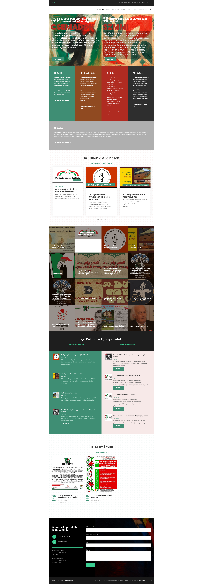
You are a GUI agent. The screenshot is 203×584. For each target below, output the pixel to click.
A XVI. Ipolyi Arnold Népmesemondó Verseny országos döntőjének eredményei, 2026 (113, 271)
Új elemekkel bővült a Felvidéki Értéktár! (66, 190)
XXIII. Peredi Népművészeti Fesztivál (101, 496)
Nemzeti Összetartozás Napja (61, 325)
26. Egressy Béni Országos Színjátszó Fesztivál (99, 197)
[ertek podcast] (54, 2)
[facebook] (52, 2)
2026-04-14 (63, 395)
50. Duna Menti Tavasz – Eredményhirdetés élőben (114, 299)
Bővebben (58, 59)
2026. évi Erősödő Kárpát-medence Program (126, 375)
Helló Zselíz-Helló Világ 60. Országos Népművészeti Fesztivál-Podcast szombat (62, 297)
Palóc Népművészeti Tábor (114, 326)
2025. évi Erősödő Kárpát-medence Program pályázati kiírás (131, 415)
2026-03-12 (63, 414)
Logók (138, 2)
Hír (102, 185)
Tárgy (87, 542)
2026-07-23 (59, 187)
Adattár (129, 9)
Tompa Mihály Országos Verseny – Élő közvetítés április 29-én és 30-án (87, 324)
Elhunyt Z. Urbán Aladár (139, 326)
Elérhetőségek (145, 2)
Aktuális (107, 9)
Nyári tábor (143, 185)
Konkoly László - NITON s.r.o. (144, 580)
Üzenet (88, 550)
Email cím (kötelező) (92, 534)
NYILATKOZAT (57, 274)
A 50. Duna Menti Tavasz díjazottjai (87, 299)
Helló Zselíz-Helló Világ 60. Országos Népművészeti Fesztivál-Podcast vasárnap (140, 271)
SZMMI (134, 2)
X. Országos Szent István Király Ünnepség (61, 247)
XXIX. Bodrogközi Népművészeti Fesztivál (67, 496)
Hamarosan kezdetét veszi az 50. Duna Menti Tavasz (140, 299)
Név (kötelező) (90, 527)
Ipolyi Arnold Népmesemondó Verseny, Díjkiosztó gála (88, 272)
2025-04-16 (116, 397)
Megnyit (66, 367)
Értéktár (77, 180)
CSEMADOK (127, 2)
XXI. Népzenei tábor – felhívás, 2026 (134, 195)
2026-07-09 (93, 192)
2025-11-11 (115, 378)
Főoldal (121, 2)
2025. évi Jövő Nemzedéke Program (124, 394)
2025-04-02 (116, 418)
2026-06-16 (126, 192)
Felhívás (97, 185)
